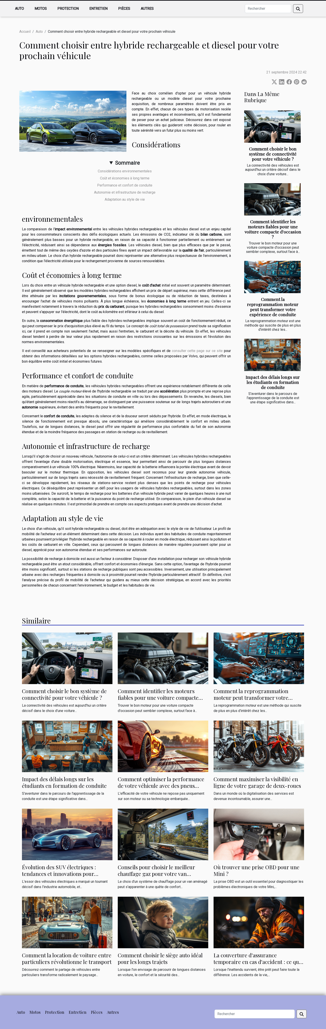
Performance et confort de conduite (124, 185)
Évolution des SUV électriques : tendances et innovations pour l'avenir (59, 874)
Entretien (98, 8)
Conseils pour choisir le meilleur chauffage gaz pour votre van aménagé (156, 874)
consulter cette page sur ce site (197, 351)
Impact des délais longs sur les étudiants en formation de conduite (273, 382)
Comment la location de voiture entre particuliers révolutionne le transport (67, 958)
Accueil (25, 31)
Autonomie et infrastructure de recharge (124, 192)
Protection (68, 8)
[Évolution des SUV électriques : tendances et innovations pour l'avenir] (67, 834)
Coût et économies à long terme (124, 178)
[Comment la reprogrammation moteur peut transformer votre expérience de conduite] (272, 277)
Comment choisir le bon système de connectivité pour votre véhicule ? (273, 154)
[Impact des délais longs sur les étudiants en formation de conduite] (272, 355)
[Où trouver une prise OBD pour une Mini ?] (259, 834)
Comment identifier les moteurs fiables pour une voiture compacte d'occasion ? (273, 229)
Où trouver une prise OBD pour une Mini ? (256, 870)
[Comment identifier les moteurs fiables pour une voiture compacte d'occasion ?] (272, 199)
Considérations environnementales (125, 171)
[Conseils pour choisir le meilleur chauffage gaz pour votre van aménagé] (163, 834)
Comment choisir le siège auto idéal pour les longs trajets (160, 958)
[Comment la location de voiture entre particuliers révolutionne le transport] (67, 922)
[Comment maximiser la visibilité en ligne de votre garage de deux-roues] (259, 746)
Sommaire (127, 163)
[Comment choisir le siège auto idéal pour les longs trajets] (163, 922)
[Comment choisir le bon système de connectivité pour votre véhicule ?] (272, 126)
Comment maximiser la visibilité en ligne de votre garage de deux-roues (257, 782)
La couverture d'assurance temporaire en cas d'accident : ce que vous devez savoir (258, 962)
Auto (19, 8)
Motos (41, 8)
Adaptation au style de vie (125, 199)
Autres (147, 8)
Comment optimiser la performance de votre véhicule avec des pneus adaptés (161, 785)
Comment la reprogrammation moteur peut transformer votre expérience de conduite (273, 306)
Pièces (124, 8)
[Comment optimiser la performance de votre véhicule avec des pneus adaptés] (163, 746)
